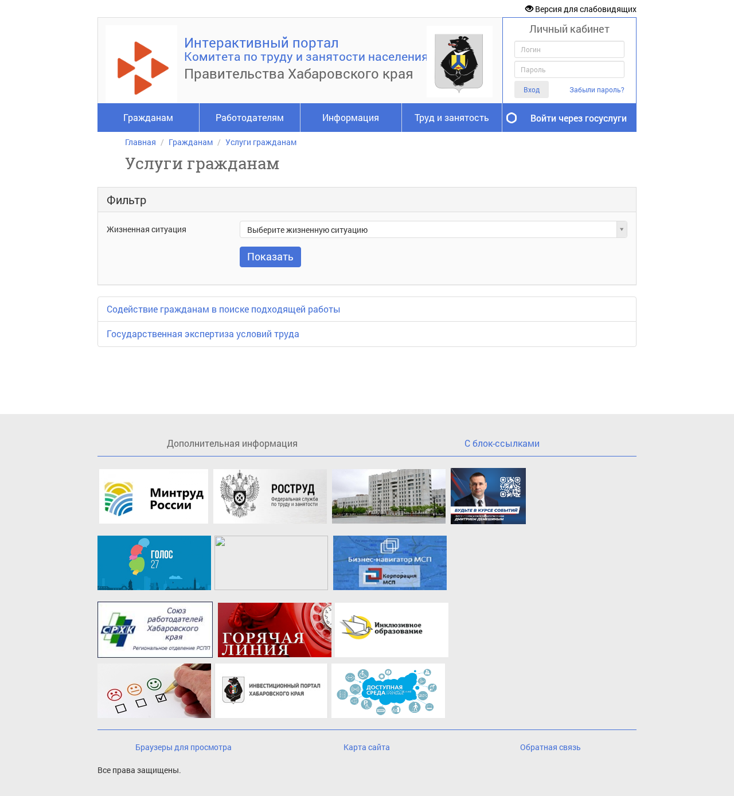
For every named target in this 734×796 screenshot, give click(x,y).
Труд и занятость (452, 117)
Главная (140, 141)
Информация (350, 117)
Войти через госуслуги (578, 118)
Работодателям (250, 117)
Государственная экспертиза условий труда (203, 333)
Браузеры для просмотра (183, 747)
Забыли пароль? (596, 89)
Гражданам (148, 117)
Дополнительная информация (232, 443)
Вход (532, 89)
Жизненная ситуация (146, 229)
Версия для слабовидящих (585, 8)
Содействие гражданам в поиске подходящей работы (224, 309)
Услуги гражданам (260, 141)
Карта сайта (366, 747)
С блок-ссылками (502, 443)
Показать (270, 256)
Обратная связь (550, 747)
